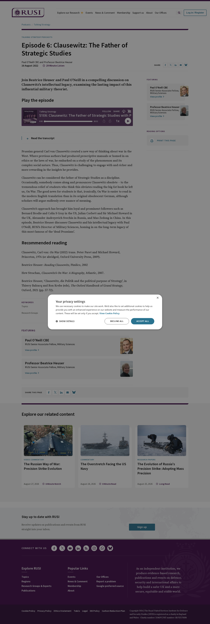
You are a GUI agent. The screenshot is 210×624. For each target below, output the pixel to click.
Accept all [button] (142, 321)
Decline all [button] (116, 321)
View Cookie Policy (109, 313)
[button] (65, 321)
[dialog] (105, 312)
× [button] (157, 298)
